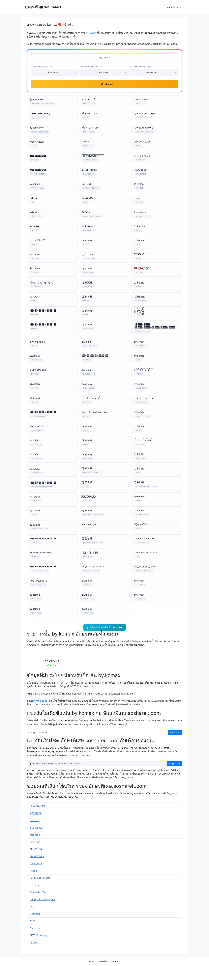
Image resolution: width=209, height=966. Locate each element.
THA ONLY (36, 863)
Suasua (34, 820)
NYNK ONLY (37, 856)
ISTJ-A (34, 942)
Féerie (33, 870)
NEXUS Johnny (38, 935)
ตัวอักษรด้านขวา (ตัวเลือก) (141, 66)
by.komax (91, 33)
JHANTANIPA (37, 806)
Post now (175, 732)
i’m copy (34, 885)
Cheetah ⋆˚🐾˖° (39, 892)
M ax (33, 921)
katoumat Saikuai (40, 877)
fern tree (35, 834)
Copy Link (174, 763)
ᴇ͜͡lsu (32, 906)
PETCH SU (36, 813)
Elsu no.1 (35, 913)
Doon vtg (35, 842)
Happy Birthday (173, 7)
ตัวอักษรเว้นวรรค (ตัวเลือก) (91, 66)
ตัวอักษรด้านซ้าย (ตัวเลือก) (41, 66)
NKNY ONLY (37, 849)
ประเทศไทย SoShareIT (43, 7)
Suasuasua (36, 827)
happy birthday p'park (42, 899)
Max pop (35, 928)
